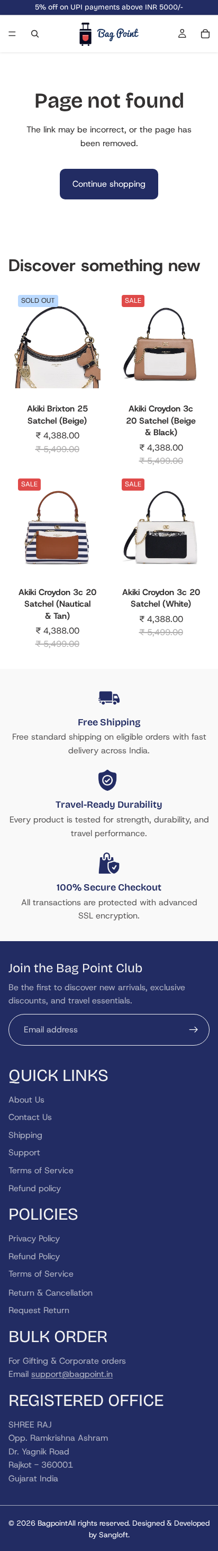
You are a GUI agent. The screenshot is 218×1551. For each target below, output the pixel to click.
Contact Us (30, 1117)
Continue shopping (109, 183)
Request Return (38, 1310)
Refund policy (34, 1188)
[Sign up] (194, 1030)
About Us (26, 1099)
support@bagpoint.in (72, 1374)
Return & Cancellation (50, 1292)
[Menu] (12, 34)
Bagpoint (53, 1523)
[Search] (35, 33)
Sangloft (113, 1534)
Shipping (25, 1135)
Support (24, 1152)
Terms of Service (41, 1170)
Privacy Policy (34, 1238)
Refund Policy (34, 1256)
